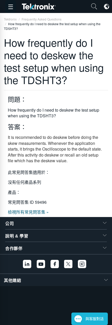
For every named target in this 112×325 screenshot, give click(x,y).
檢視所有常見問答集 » (28, 212)
